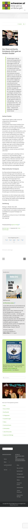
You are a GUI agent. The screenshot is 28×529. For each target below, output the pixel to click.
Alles (19, 228)
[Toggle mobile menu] (25, 10)
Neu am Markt (6, 409)
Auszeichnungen (5, 229)
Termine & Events (7, 425)
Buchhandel (6, 412)
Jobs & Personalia (7, 431)
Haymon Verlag (14, 224)
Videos (4, 422)
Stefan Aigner (6, 228)
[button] (3, 259)
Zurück (20, 24)
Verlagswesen (6, 415)
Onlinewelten (6, 428)
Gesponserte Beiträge (8, 435)
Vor (24, 24)
